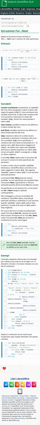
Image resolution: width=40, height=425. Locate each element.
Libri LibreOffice (20, 378)
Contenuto (6, 18)
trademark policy (19, 418)
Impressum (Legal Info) (10, 396)
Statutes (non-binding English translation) (19, 397)
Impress (31, 8)
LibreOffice (6, 8)
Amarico (20, 13)
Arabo (28, 13)
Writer (16, 8)
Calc (23, 8)
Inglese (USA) (8, 13)
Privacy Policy (24, 396)
